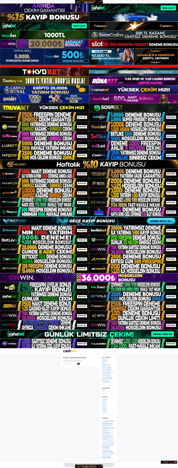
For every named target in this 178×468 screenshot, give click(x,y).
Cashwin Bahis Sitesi (107, 423)
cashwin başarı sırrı (110, 425)
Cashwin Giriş (104, 361)
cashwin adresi (110, 420)
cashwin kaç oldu (104, 440)
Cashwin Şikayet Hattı (106, 364)
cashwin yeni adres (109, 450)
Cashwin (103, 390)
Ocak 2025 (104, 407)
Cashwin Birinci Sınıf (105, 380)
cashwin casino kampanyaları (105, 430)
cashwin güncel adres (106, 436)
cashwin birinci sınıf (104, 426)
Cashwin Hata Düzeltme (106, 370)
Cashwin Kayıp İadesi (106, 366)
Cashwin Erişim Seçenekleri (107, 377)
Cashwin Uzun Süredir (106, 375)
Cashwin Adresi (105, 359)
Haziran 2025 (104, 402)
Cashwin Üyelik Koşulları (106, 381)
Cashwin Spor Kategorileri (107, 367)
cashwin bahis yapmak (104, 425)
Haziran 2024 (104, 411)
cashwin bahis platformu (105, 422)
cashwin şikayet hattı (110, 454)
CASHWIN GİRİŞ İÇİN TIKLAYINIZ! (89, 66)
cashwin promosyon (106, 446)
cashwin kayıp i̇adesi (110, 439)
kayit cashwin (106, 457)
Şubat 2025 (104, 405)
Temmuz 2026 (104, 399)
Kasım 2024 (104, 410)
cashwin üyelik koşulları (105, 454)
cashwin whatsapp (104, 450)
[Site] (44, 117)
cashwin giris (111, 435)
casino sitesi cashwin (104, 455)
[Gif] (89, 164)
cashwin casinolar (111, 430)
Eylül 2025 (104, 400)
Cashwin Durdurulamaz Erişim (107, 372)
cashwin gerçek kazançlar (105, 435)
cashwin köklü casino (111, 441)
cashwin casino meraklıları (105, 431)
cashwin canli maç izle (108, 427)
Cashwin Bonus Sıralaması (107, 369)
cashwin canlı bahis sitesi (105, 429)
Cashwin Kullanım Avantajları (107, 378)
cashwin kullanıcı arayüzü (110, 440)
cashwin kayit (105, 439)
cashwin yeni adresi (107, 451)
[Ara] (78, 364)
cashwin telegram (105, 447)
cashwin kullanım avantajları (105, 441)
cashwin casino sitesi (106, 432)
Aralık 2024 (104, 408)
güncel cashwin (109, 455)
